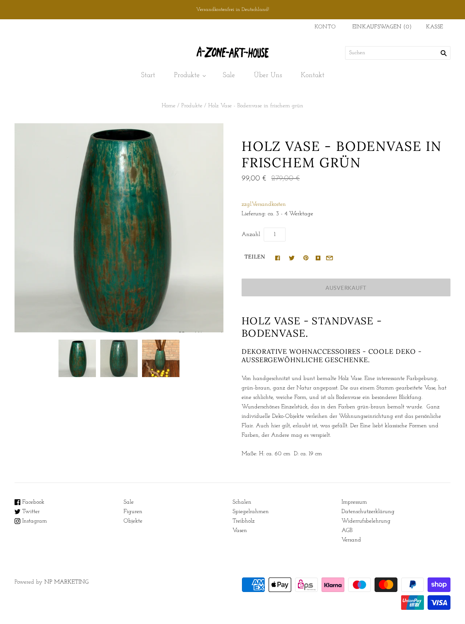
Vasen (239, 530)
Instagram (33, 521)
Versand (351, 540)
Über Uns (268, 75)
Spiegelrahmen (250, 512)
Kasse (434, 27)
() (382, 27)
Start (148, 75)
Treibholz (243, 521)
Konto (325, 27)
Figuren (133, 512)
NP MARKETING (66, 582)
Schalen (241, 502)
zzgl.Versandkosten (264, 204)
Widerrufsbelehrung (366, 521)
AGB (346, 530)
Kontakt (312, 75)
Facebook (32, 502)
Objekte (133, 521)
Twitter (30, 512)
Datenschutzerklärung (368, 512)
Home (168, 106)
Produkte (187, 75)
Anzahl (251, 234)
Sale (229, 75)
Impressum (354, 502)
